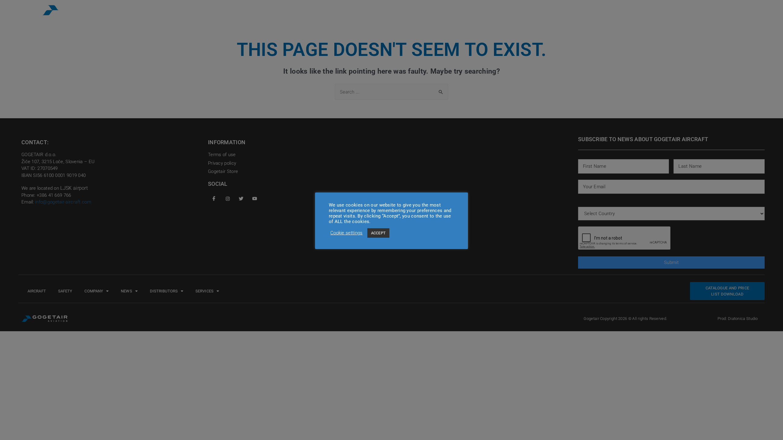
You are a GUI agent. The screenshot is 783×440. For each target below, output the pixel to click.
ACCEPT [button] (378, 233)
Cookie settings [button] (346, 233)
